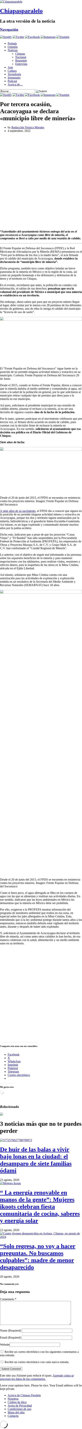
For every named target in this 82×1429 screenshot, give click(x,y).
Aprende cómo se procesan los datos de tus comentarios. (37, 1377)
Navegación (9, 30)
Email (10, 1337)
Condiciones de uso (19, 1409)
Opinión (13, 46)
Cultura (12, 70)
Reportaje (21, 60)
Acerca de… (15, 84)
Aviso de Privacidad (20, 1405)
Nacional (20, 57)
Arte (10, 67)
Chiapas (20, 53)
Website (5, 1344)
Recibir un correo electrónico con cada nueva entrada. (37, 1362)
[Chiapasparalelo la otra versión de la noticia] (41, 1)
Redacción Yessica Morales (27, 127)
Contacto (13, 1415)
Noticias (13, 50)
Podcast (12, 81)
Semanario (14, 77)
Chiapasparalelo (21, 10)
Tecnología (14, 74)
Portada (12, 43)
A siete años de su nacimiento (17, 511)
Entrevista (21, 64)
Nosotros (13, 1398)
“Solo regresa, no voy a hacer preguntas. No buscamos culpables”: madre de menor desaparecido (37, 1257)
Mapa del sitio (16, 1412)
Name (10, 1330)
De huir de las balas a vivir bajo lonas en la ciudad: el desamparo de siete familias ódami (36, 1160)
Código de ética (17, 1402)
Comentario (8, 1299)
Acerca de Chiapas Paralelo (24, 1395)
